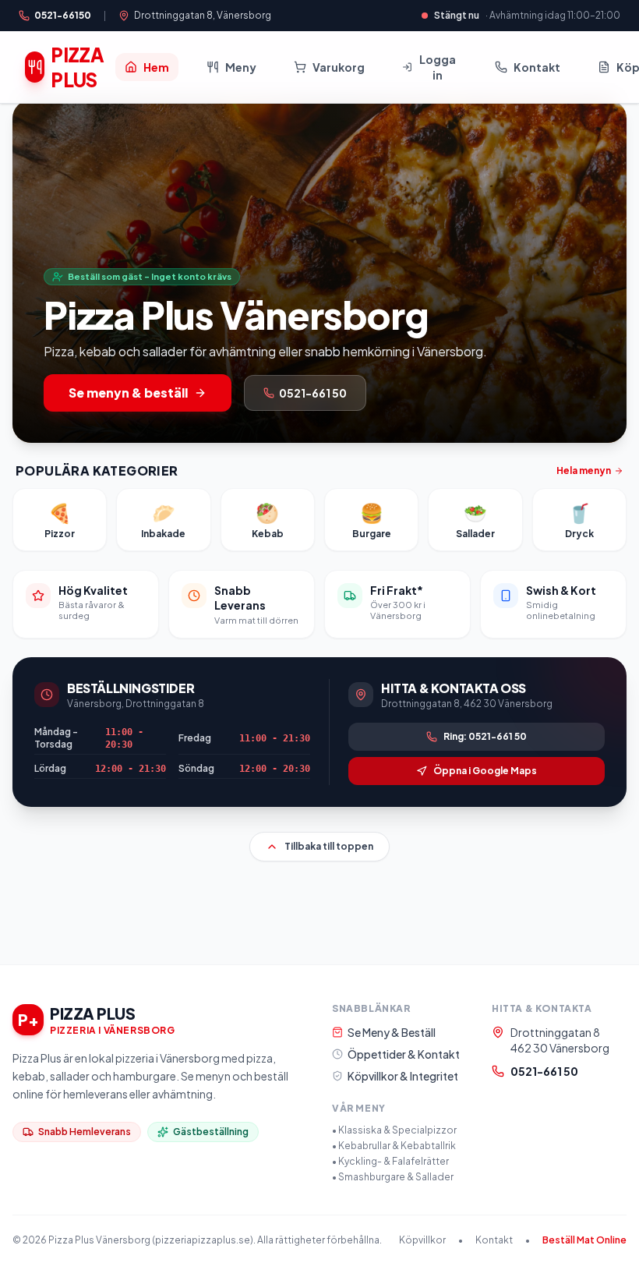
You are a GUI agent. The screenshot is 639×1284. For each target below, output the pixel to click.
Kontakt (494, 1240)
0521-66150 (62, 15)
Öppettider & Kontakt (404, 1054)
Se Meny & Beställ (392, 1032)
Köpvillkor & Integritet (403, 1076)
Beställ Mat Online (584, 1240)
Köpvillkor (422, 1240)
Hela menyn (583, 470)
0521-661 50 (544, 1071)
